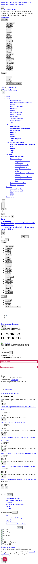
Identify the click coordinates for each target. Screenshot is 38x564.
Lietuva (8, 50)
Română (9, 61)
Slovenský (9, 63)
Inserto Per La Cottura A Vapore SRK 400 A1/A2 (18, 453)
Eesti (8, 34)
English (8, 36)
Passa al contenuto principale (11, 2)
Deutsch (9, 32)
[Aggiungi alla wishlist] (3, 327)
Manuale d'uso (5, 361)
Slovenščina (10, 23)
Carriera (8, 508)
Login (3, 87)
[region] (19, 327)
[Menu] (3, 204)
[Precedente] (3, 93)
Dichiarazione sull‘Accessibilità (16, 524)
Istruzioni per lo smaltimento (15, 504)
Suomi (8, 65)
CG (7, 516)
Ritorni (12, 225)
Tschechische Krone (13, 83)
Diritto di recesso (11, 522)
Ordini (29, 223)
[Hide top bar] (2, 7)
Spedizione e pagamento (14, 500)
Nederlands (9, 54)
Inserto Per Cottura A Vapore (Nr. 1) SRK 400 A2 (18, 479)
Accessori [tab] (8, 390)
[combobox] (11, 237)
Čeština (8, 28)
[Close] (3, 234)
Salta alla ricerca (27, 2)
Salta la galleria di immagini (10, 324)
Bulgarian (9, 25)
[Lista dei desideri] (2, 211)
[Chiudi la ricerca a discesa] (26, 236)
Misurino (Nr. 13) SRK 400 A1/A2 (13, 422)
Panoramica (5, 223)
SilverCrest (14, 380)
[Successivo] (3, 200)
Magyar (8, 52)
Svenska (9, 67)
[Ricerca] (4, 209)
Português (9, 58)
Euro (8, 79)
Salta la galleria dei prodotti (10, 393)
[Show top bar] (3, 231)
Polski (8, 56)
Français (9, 41)
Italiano (8, 45)
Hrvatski (9, 43)
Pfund (8, 77)
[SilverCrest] (19, 343)
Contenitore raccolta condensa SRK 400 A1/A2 (18, 466)
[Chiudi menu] (12, 216)
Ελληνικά (9, 69)
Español (8, 39)
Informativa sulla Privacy (14, 518)
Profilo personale (16, 223)
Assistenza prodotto (7, 367)
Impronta (9, 520)
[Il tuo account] (3, 214)
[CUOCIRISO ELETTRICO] (11, 329)
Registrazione (11, 87)
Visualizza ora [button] (5, 17)
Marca (8, 506)
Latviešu (9, 47)
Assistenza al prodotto (13, 498)
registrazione (7, 221)
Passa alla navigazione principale (12, 4)
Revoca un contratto (8, 547)
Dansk (8, 30)
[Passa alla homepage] (8, 9)
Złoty (8, 81)
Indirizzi (24, 223)
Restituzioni (9, 502)
